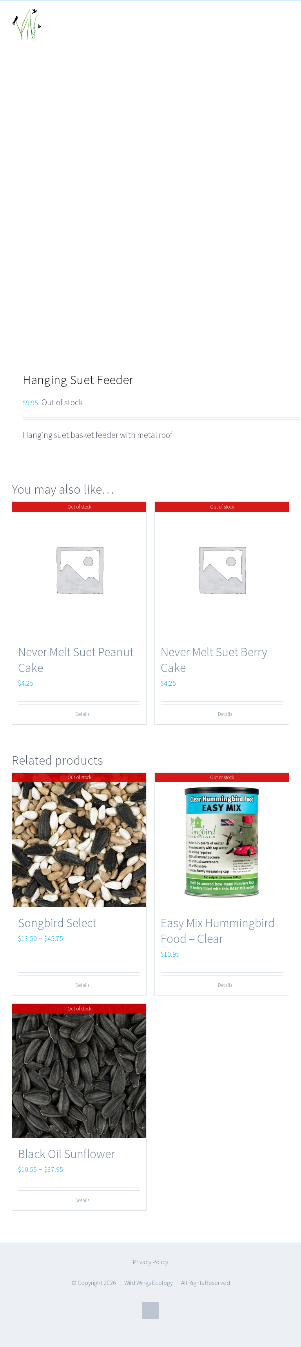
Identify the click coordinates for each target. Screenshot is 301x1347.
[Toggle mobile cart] (272, 18)
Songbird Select (57, 923)
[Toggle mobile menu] (286, 18)
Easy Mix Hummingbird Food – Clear (218, 930)
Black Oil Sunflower (66, 1154)
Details (82, 714)
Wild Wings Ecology (148, 1283)
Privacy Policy (150, 1262)
